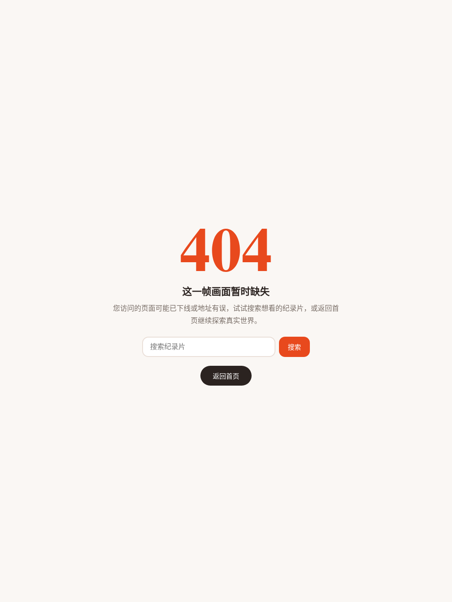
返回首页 (226, 375)
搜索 (294, 347)
